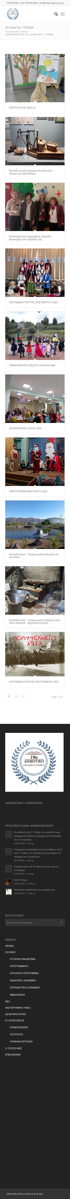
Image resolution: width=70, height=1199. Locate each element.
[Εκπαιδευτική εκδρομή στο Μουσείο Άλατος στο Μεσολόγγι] (35, 141)
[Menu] (63, 14)
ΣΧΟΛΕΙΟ (10, 952)
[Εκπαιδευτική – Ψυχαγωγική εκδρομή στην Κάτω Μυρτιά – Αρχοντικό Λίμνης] (35, 590)
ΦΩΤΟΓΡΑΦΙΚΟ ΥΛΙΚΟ (18, 1007)
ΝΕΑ (7, 1001)
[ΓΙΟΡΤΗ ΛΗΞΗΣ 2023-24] (35, 78)
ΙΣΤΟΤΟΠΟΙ (16, 1034)
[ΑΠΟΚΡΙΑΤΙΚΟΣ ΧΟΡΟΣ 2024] (35, 398)
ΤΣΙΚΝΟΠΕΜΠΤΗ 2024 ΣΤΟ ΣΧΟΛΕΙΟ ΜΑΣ (32, 365)
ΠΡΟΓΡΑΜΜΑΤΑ (19, 966)
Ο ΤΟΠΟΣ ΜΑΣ (13, 1048)
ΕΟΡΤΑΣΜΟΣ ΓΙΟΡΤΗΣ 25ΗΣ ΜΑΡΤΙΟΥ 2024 (33, 302)
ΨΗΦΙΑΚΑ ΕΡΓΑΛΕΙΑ (21, 1041)
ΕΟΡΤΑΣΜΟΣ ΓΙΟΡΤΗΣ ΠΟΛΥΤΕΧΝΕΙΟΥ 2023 (34, 681)
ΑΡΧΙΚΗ (9, 946)
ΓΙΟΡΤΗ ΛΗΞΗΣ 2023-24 (22, 107)
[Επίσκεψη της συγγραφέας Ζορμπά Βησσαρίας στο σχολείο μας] (35, 207)
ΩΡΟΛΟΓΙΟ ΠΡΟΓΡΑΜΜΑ (24, 973)
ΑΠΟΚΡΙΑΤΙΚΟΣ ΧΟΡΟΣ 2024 (25, 428)
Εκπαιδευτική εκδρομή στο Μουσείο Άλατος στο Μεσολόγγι (30, 172)
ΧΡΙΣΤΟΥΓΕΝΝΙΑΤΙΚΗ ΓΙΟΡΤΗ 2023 (28, 491)
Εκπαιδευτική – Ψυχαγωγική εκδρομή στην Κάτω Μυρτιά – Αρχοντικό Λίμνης (34, 621)
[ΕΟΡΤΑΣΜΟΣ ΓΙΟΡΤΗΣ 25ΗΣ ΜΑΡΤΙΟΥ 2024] (35, 272)
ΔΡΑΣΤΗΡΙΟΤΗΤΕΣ (15, 1014)
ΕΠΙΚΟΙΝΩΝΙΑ (13, 1054)
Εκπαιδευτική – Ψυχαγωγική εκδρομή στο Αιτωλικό (34, 555)
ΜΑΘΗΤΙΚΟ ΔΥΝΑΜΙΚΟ (23, 980)
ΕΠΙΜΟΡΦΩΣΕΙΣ (19, 1027)
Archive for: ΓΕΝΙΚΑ (19, 27)
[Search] (54, 14)
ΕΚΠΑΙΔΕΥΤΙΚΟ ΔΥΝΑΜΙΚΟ (25, 987)
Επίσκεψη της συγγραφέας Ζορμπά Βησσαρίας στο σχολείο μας (30, 238)
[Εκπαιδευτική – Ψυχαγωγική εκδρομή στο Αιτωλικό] (35, 524)
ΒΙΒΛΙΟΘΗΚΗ (17, 994)
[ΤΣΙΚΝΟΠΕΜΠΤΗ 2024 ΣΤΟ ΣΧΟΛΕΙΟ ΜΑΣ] (35, 335)
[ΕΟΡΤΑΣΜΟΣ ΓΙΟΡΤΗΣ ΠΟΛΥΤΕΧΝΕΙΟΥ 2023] (35, 654)
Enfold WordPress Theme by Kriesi (25, 1193)
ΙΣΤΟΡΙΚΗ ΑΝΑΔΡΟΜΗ (22, 959)
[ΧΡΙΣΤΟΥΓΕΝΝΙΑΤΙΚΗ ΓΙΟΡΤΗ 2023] (35, 461)
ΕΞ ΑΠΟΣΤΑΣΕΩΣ (14, 1020)
